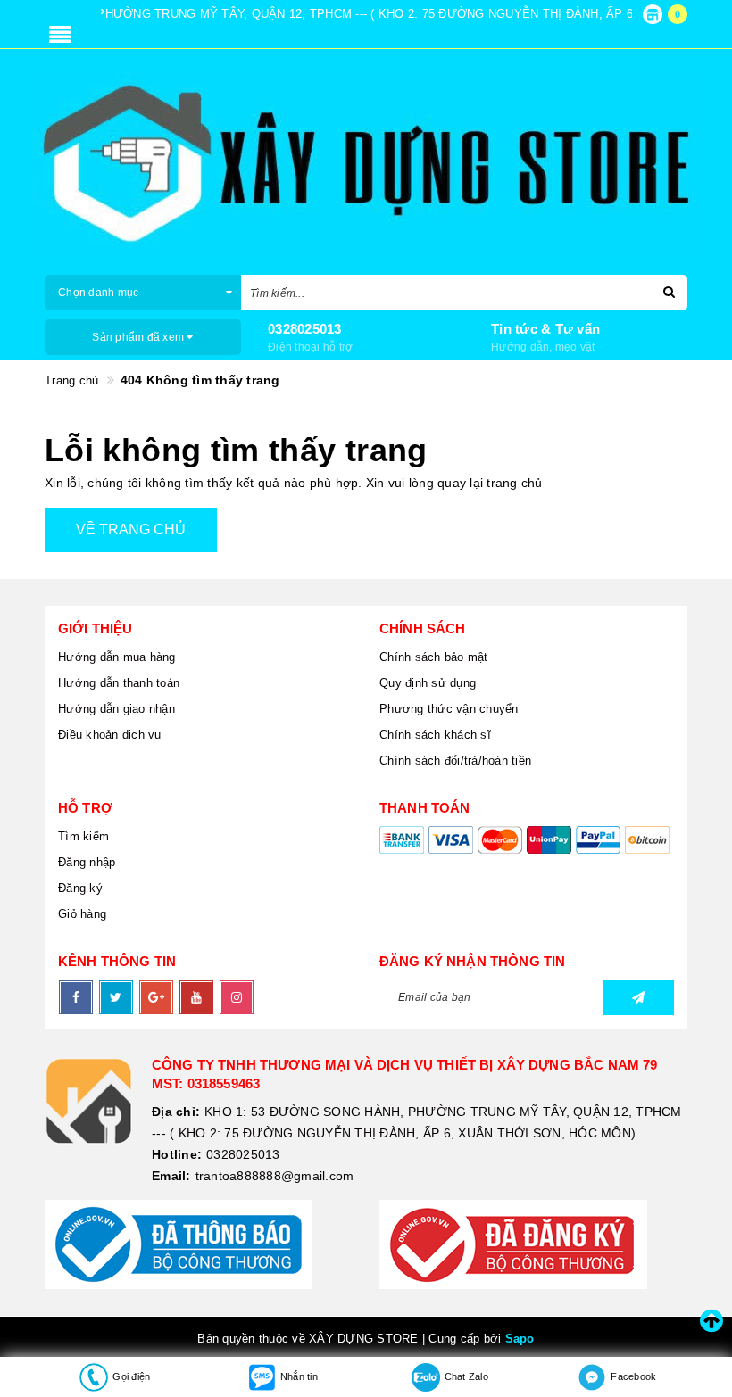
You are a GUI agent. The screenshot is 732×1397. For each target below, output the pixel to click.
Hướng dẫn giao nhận (116, 708)
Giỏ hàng (82, 914)
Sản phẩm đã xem (139, 337)
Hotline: (177, 1154)
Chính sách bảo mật (433, 657)
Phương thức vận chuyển (449, 708)
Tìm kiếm (83, 836)
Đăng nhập (86, 862)
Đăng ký (80, 888)
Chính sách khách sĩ (435, 734)
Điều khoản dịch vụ (110, 734)
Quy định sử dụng (427, 683)
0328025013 (305, 328)
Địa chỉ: (176, 1111)
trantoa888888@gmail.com (274, 1176)
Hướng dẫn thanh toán (118, 683)
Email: (171, 1176)
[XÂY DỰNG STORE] (366, 164)
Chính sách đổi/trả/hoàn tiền (455, 760)
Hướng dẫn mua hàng (117, 657)
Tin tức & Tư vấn (545, 328)
